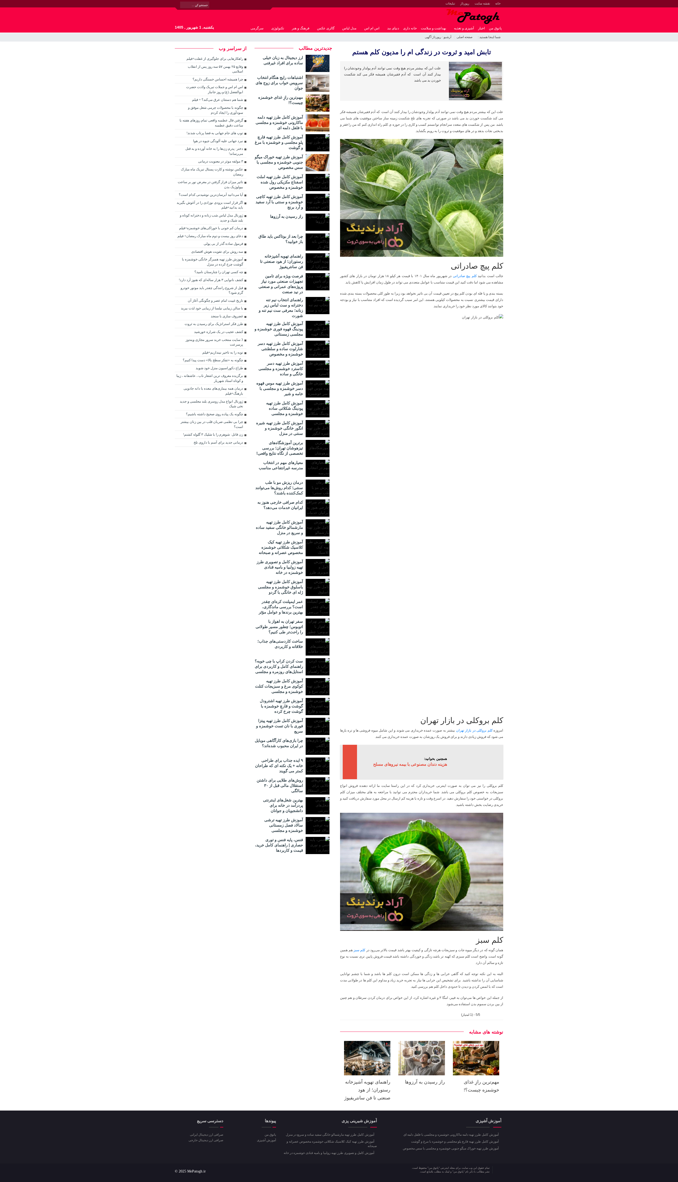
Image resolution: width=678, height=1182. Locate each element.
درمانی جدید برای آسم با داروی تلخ (218, 442)
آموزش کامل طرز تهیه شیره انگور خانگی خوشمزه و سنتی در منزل (279, 428)
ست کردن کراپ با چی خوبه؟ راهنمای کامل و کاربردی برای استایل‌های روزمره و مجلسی (279, 666)
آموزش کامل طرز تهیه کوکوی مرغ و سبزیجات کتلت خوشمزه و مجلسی (279, 686)
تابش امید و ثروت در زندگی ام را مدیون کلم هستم (421, 52)
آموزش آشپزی (266, 1140)
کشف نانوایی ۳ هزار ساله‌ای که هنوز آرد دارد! (211, 280)
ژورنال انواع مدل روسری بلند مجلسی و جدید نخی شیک (211, 403)
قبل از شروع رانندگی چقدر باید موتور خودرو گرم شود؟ (212, 290)
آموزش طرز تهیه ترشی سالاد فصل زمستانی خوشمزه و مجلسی (283, 825)
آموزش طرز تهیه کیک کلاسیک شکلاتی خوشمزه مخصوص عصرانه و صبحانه (281, 547)
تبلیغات (450, 3)
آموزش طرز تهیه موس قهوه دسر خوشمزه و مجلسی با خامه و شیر (279, 388)
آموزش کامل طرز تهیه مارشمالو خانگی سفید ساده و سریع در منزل (279, 527)
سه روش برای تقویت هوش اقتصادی (217, 252)
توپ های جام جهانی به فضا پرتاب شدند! (214, 133)
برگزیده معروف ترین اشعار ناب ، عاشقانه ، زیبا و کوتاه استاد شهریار (209, 378)
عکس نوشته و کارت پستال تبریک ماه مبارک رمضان (212, 171)
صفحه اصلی (464, 37)
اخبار (481, 28)
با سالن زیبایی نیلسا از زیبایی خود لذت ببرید (212, 308)
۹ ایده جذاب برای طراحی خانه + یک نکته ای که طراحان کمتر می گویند (279, 765)
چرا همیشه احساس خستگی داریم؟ (218, 79)
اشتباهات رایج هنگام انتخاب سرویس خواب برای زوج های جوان (279, 82)
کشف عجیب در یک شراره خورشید (218, 332)
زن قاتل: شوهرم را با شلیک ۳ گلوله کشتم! (213, 434)
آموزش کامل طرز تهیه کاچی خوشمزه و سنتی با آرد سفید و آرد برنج (279, 201)
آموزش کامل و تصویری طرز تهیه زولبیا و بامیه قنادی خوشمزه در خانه (280, 567)
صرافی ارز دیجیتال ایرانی (206, 1134)
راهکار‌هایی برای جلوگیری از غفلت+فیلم (214, 59)
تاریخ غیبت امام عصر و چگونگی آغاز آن (215, 301)
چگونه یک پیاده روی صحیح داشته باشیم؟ (214, 414)
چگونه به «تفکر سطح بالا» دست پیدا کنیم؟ (213, 360)
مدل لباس (349, 28)
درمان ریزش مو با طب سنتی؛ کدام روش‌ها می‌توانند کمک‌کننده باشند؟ (279, 487)
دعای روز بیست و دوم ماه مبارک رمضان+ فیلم (210, 236)
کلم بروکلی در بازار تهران (474, 730)
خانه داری (410, 28)
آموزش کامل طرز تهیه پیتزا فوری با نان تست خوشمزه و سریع (279, 725)
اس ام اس (372, 28)
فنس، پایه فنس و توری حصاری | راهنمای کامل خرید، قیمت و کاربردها (279, 844)
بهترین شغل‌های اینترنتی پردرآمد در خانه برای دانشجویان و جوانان (283, 805)
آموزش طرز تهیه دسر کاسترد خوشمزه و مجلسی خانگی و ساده (280, 368)
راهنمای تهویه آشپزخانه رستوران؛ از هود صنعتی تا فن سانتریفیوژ (367, 1089)
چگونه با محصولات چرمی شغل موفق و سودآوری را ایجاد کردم (215, 110)
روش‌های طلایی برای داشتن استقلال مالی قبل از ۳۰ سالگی (280, 785)
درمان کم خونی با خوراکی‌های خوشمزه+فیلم (211, 228)
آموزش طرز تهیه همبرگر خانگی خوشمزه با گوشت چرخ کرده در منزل (212, 261)
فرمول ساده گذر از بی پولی (223, 244)
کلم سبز (359, 950)
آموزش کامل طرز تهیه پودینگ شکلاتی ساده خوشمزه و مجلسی (284, 408)
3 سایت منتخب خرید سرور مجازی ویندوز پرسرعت (214, 342)
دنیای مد (393, 28)
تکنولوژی (277, 28)
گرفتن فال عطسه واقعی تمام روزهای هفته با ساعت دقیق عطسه (211, 122)
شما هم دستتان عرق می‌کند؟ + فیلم (217, 100)
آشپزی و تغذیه (464, 28)
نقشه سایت (482, 3)
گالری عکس (325, 28)
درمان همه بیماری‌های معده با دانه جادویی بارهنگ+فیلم (213, 390)
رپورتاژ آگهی (433, 37)
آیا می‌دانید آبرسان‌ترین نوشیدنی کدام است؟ (211, 195)
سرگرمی (257, 28)
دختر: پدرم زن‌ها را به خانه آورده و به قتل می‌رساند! (214, 151)
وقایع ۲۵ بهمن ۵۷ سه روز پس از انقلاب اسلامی (215, 69)
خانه (498, 3)
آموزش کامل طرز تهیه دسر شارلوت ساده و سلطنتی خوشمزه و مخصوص (280, 348)
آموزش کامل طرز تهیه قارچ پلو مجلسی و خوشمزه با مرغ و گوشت (279, 142)
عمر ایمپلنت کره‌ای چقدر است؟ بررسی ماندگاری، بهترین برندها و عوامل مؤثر (281, 606)
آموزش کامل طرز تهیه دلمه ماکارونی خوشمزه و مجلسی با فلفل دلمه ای (279, 122)
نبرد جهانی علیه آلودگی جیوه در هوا (218, 141)
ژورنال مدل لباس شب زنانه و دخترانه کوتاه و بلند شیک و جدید (211, 217)
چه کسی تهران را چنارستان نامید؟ (218, 272)
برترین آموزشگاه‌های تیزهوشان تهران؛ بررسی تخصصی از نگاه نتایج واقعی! (279, 447)
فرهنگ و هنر (300, 28)
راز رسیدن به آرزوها (425, 1082)
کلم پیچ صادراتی (465, 276)
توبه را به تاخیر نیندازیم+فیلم (222, 352)
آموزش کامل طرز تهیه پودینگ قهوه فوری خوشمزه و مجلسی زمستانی (279, 328)
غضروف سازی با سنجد (227, 316)
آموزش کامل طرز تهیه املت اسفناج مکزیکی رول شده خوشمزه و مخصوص (280, 182)
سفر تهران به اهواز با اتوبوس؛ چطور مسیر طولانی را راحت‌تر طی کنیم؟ (279, 626)
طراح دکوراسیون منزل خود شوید (219, 368)
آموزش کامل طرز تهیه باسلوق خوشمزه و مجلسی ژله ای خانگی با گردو (280, 586)
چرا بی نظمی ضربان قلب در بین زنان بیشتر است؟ (212, 424)
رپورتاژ (464, 3)
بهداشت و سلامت (433, 28)
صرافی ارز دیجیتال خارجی (206, 1140)
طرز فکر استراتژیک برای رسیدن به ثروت (214, 324)
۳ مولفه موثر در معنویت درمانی (220, 161)
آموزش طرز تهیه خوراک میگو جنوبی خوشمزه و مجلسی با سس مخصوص (279, 162)
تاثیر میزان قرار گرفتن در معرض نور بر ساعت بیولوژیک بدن (210, 184)
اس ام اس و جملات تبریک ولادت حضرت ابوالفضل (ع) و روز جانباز (214, 89)
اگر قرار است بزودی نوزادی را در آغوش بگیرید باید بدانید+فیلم (210, 205)
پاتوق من (495, 28)
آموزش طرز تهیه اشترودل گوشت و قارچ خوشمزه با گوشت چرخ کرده (281, 706)
